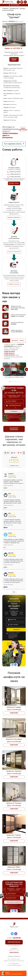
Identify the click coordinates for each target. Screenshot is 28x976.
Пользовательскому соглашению (13, 417)
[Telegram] (12, 665)
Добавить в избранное (14, 956)
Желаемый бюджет (15, 405)
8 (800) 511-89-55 (15, 171)
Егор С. (10, 533)
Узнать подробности (23, 129)
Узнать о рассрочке (14, 251)
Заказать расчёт (14, 59)
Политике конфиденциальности (13, 416)
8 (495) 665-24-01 (14, 174)
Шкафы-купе (14, 8)
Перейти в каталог (14, 284)
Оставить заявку (14, 183)
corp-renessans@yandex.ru (14, 945)
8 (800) (14, 938)
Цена (5, 340)
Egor (9, 513)
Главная (5, 8)
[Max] (15, 665)
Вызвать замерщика (14, 217)
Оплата (21, 340)
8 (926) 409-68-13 (15, 176)
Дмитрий (10, 572)
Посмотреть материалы (14, 429)
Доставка (15, 340)
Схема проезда (14, 952)
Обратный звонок (14, 942)
